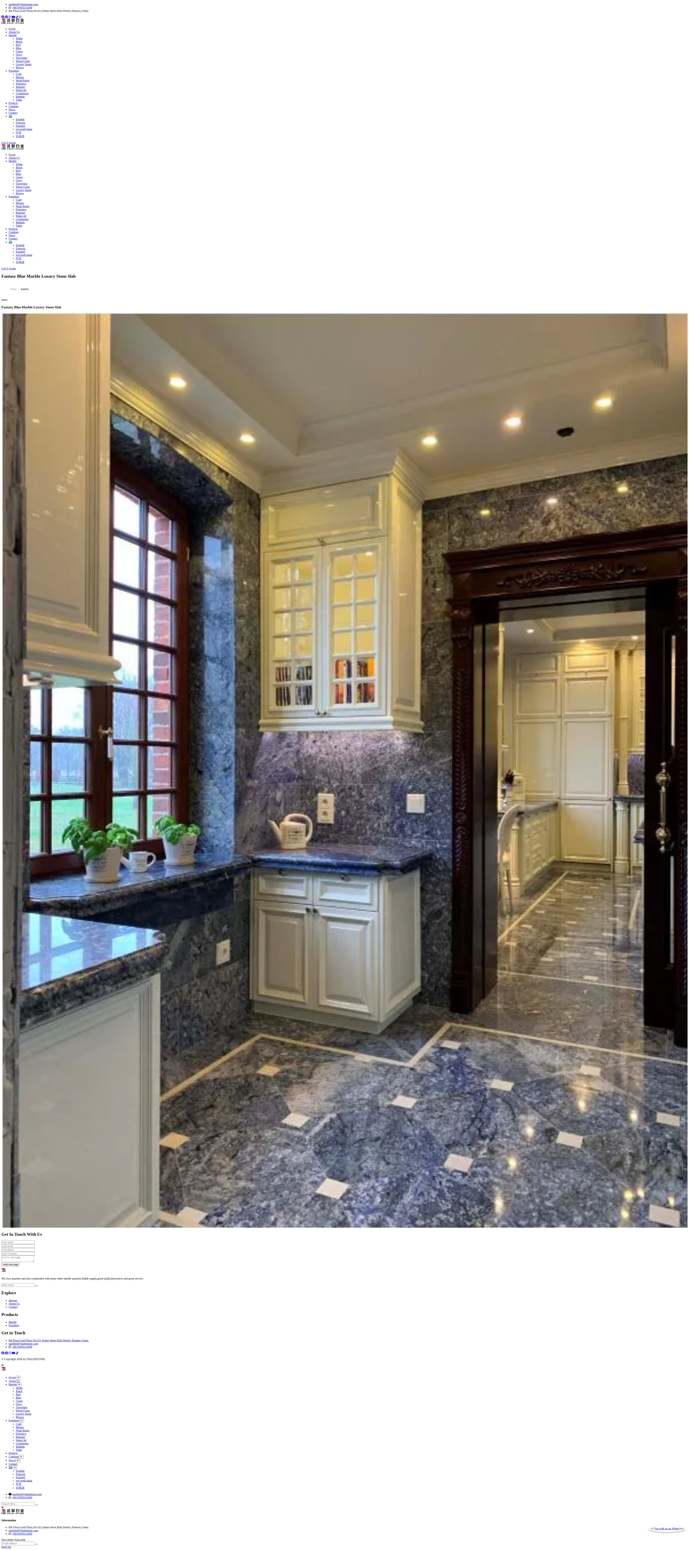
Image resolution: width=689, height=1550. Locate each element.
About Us (14, 32)
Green (19, 51)
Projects (13, 103)
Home (12, 28)
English (20, 119)
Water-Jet (21, 90)
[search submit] (36, 1504)
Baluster (20, 86)
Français (20, 122)
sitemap (13, 1300)
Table (19, 99)
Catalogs (13, 106)
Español (20, 125)
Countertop (22, 93)
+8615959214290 (22, 7)
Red (18, 44)
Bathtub (20, 96)
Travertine (21, 57)
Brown (20, 67)
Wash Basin (22, 80)
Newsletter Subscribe (13, 1539)
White (19, 38)
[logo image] (12, 1371)
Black (19, 41)
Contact (13, 112)
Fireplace (21, 83)
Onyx (19, 54)
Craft (19, 74)
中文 (19, 132)
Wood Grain (23, 61)
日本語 (20, 136)
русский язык (24, 129)
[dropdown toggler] (18, 1377)
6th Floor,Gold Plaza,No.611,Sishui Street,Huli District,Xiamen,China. (49, 1340)
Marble (13, 35)
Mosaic (20, 77)
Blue (18, 48)
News (12, 109)
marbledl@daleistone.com (23, 4)
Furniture (14, 70)
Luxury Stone (23, 64)
